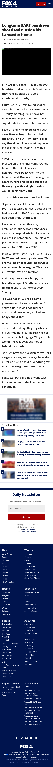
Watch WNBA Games (33, 721)
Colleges (5, 611)
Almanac (28, 563)
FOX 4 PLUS (29, 655)
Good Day (30, 588)
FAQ (26, 636)
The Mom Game (9, 670)
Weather (29, 550)
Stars (4, 601)
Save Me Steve (30, 611)
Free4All (5, 637)
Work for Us (29, 642)
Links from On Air (31, 592)
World (4, 563)
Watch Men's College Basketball (33, 711)
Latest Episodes (7, 622)
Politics (5, 569)
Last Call (5, 640)
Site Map (28, 664)
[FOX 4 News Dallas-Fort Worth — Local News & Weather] (9, 4)
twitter (22, 738)
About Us (29, 620)
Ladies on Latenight (10, 643)
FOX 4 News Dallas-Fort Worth (13, 40)
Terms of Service (28, 531)
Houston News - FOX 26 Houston (11, 688)
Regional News (10, 683)
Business (6, 575)
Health (4, 579)
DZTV (4, 662)
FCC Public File (30, 648)
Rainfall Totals (30, 566)
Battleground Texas (10, 646)
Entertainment (30, 605)
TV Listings (28, 645)
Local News (7, 554)
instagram (26, 738)
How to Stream (30, 639)
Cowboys (6, 592)
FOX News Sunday (9, 582)
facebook (17, 738)
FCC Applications (31, 652)
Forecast (28, 554)
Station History (30, 633)
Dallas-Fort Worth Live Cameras (31, 573)
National (5, 560)
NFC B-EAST (7, 659)
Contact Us (29, 624)
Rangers (5, 595)
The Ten (5, 630)
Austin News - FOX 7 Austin (10, 693)
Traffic (27, 601)
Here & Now (7, 676)
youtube (31, 738)
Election (5, 566)
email (36, 738)
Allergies (27, 560)
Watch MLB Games (32, 699)
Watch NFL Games (32, 690)
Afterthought (7, 655)
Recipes (27, 598)
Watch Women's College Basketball (32, 717)
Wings (4, 608)
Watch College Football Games (31, 694)
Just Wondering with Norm (10, 666)
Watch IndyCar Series (33, 707)
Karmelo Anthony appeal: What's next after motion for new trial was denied (32, 475)
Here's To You (8, 673)
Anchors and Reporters (29, 628)
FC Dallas (6, 605)
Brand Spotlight (30, 661)
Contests (28, 658)
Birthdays (28, 595)
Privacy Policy (29, 529)
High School (7, 614)
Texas (4, 557)
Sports (6, 588)
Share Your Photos (32, 578)
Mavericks (6, 598)
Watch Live (41, 4)
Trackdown (6, 649)
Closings (27, 557)
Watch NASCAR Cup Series (32, 703)
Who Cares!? (7, 652)
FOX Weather (30, 569)
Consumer (6, 572)
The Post (6, 634)
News (27, 40)
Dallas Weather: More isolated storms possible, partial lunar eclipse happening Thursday (31, 433)
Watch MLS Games (32, 724)
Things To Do (30, 608)
